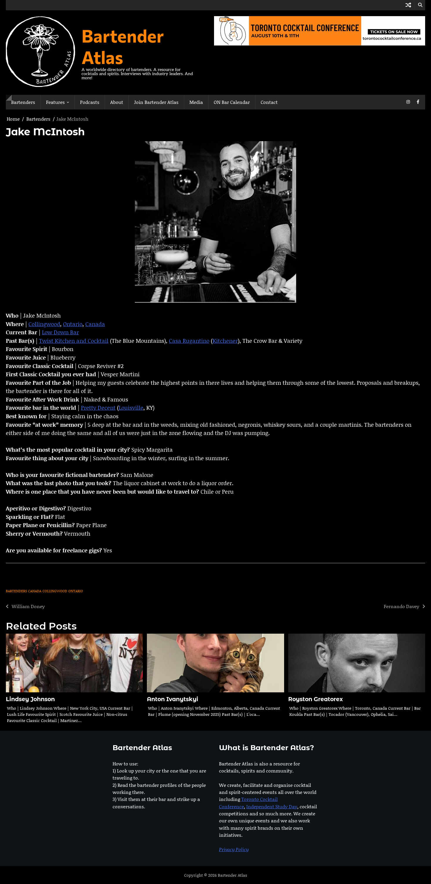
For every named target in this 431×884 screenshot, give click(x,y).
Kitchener (225, 341)
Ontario (72, 324)
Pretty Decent (98, 407)
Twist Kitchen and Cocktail (73, 341)
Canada (95, 324)
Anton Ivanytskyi (172, 699)
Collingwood (44, 324)
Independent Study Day (271, 806)
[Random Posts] (408, 5)
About (116, 102)
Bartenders (23, 102)
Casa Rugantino (189, 341)
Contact (269, 102)
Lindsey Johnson (30, 699)
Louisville (131, 407)
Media (196, 102)
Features (55, 102)
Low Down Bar (60, 332)
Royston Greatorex (315, 699)
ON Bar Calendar (232, 102)
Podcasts (89, 102)
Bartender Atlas (123, 46)
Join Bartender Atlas (156, 102)
